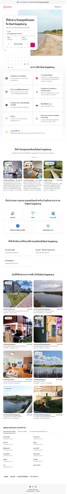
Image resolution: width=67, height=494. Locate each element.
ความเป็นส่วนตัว (30, 491)
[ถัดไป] (36, 157)
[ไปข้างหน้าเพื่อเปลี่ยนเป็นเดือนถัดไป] (27, 44)
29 (27, 64)
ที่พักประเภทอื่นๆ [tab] (22, 431)
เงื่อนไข (38, 491)
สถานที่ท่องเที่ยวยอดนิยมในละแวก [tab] (38, 431)
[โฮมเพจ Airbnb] (7, 6)
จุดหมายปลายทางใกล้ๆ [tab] (9, 431)
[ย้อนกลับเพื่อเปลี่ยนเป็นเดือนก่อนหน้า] (8, 44)
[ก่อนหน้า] (30, 157)
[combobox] (20, 34)
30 (8, 67)
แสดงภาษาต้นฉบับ (44, 2)
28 (24, 64)
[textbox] (13, 40)
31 (11, 67)
